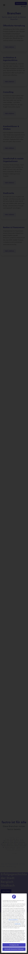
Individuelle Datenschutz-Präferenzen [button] (14, 949)
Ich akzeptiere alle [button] (14, 945)
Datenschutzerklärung (13, 919)
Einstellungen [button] (18, 923)
